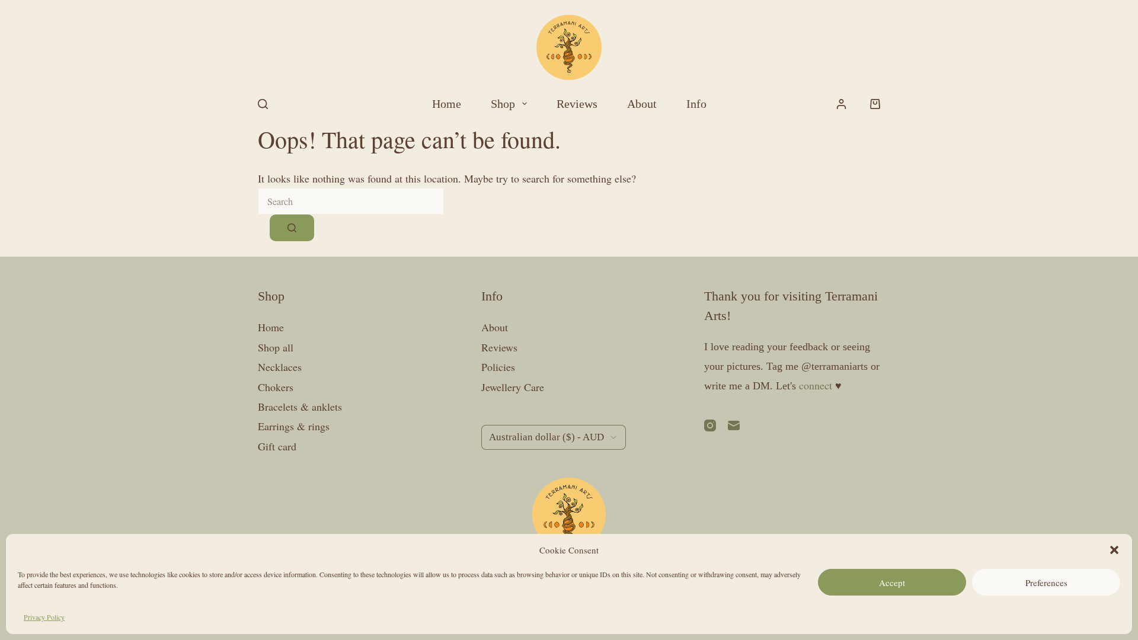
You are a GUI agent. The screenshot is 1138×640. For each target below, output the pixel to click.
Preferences (1046, 582)
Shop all (275, 347)
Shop (503, 103)
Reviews (577, 103)
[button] (1114, 550)
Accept (892, 582)
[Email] (734, 425)
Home (446, 103)
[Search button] (292, 228)
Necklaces (280, 367)
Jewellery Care (512, 387)
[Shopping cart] (875, 104)
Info (696, 103)
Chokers (275, 387)
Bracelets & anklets (300, 406)
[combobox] (351, 201)
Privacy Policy (44, 617)
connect (815, 385)
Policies (498, 367)
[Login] (841, 104)
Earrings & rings (294, 426)
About (642, 103)
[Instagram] (710, 425)
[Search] (263, 104)
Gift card (277, 446)
